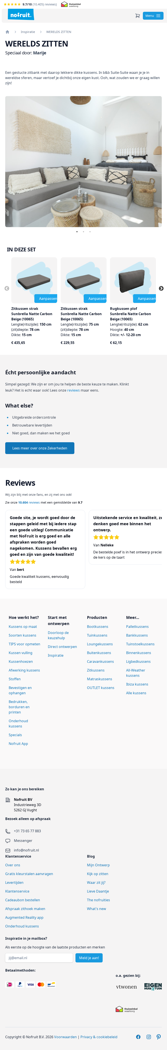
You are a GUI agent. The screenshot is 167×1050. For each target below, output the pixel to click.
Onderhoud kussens (22, 926)
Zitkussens (96, 670)
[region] (83, 551)
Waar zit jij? (96, 882)
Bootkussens (97, 626)
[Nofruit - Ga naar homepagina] (21, 14)
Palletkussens (137, 626)
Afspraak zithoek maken (25, 908)
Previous (6, 288)
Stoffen (15, 679)
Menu (149, 16)
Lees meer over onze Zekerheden (39, 448)
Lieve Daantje (98, 891)
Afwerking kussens (24, 670)
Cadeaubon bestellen (22, 900)
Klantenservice (17, 891)
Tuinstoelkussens (140, 644)
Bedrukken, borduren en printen (19, 707)
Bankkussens (137, 635)
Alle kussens (136, 693)
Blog (91, 856)
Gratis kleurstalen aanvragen (29, 873)
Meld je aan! (89, 957)
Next (161, 288)
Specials (15, 734)
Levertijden (14, 882)
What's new (96, 908)
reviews (73, 390)
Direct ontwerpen (62, 646)
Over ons (12, 865)
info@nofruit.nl (26, 850)
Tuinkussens (97, 635)
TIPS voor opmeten (24, 644)
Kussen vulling (20, 652)
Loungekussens (100, 644)
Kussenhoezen (21, 661)
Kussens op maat (23, 626)
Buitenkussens (99, 652)
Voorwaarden (65, 1036)
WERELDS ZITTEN (58, 32)
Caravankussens (100, 661)
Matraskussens (99, 679)
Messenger (23, 840)
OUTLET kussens (100, 687)
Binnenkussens (138, 652)
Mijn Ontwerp (98, 865)
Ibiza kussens (137, 684)
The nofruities (98, 900)
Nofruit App (18, 743)
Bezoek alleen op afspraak (28, 818)
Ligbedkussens (138, 661)
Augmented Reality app (24, 917)
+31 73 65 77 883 (27, 831)
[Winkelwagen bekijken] (137, 15)
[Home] (7, 32)
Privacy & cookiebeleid (98, 1036)
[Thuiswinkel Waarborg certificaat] (71, 4)
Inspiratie (28, 32)
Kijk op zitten (97, 873)
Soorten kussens (22, 635)
